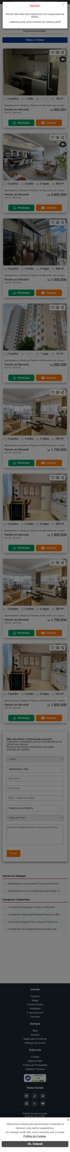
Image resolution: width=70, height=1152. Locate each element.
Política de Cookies (34, 1136)
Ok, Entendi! (35, 1144)
